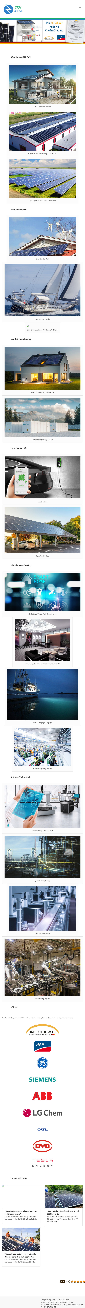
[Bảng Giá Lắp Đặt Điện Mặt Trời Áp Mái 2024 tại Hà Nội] (64, 1196)
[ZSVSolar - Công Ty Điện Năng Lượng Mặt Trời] (13, 9)
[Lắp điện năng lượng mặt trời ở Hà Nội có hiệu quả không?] (21, 1196)
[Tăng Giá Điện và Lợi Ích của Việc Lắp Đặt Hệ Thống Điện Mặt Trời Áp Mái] (21, 1239)
